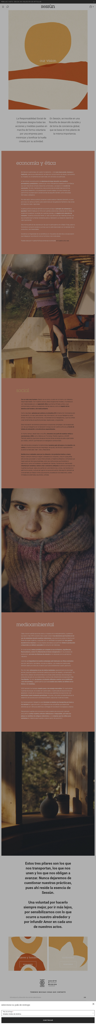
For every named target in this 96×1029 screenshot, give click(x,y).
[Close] (93, 1003)
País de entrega (7, 1011)
